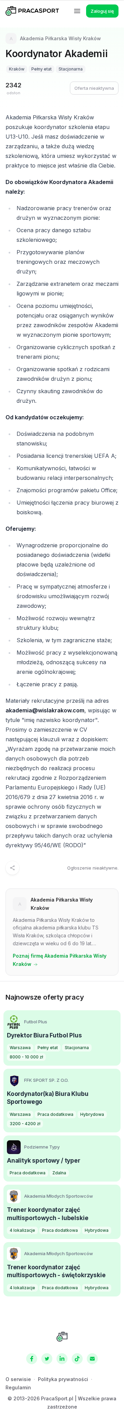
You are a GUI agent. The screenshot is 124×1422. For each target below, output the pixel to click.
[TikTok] (77, 1358)
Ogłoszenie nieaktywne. (92, 868)
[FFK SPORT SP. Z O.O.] (14, 1080)
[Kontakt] (92, 1358)
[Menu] (77, 11)
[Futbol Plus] (14, 1022)
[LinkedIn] (62, 1358)
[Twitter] (46, 1358)
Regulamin (18, 1387)
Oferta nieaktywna (94, 88)
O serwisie (18, 1379)
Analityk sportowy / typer (43, 1160)
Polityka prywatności (63, 1379)
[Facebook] (31, 1358)
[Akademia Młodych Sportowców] (14, 1196)
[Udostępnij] (12, 868)
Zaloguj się (102, 11)
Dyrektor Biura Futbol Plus (44, 1035)
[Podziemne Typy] (14, 1147)
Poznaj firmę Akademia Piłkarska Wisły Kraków (59, 960)
